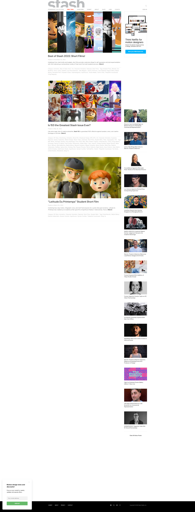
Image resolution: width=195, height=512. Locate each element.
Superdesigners (76, 72)
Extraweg (50, 143)
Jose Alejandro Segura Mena (106, 70)
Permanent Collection (56, 9)
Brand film (76, 138)
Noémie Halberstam (53, 216)
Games (56, 139)
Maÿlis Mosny (70, 145)
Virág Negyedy (52, 74)
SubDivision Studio (63, 149)
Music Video (77, 139)
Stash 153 (77, 131)
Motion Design (69, 139)
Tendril (96, 149)
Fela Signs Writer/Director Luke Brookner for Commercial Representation (133, 405)
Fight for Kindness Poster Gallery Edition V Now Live (133, 383)
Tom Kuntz (115, 149)
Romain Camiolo (64, 216)
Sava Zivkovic (108, 147)
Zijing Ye (66, 150)
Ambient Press (107, 69)
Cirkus (109, 141)
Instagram (111, 505)
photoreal (84, 139)
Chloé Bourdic (103, 141)
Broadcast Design (85, 138)
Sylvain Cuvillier (81, 149)
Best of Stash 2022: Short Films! (66, 56)
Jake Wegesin (83, 70)
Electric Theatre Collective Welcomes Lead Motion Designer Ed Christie (135, 254)
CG (73, 69)
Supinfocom (84, 72)
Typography (110, 139)
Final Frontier (68, 143)
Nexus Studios (100, 145)
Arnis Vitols (78, 141)
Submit (89, 9)
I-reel (89, 143)
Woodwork (60, 150)
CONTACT (70, 505)
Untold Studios (52, 150)
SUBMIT (50, 505)
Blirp (84, 141)
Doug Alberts (116, 141)
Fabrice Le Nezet (59, 143)
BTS (91, 138)
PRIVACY (63, 505)
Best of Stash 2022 (65, 69)
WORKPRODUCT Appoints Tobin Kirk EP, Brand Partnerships (134, 427)
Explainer (114, 138)
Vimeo (117, 505)
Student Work (98, 139)
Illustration (61, 139)
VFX (115, 139)
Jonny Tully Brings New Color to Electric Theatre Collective (133, 147)
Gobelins (64, 70)
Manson (54, 145)
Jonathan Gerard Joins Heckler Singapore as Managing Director (133, 211)
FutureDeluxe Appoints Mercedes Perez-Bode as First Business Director (135, 168)
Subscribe (80, 9)
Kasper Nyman (111, 143)
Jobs (110, 9)
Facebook (120, 505)
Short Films (95, 69)
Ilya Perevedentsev (72, 70)
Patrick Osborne (90, 147)
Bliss (87, 141)
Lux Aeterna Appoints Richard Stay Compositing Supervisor (134, 189)
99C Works (51, 141)
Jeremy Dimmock (92, 70)
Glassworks (76, 143)
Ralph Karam (99, 147)
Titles (104, 139)
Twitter (114, 505)
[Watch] (101, 64)
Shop (103, 9)
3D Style (56, 138)
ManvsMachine (61, 145)
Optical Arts (63, 147)
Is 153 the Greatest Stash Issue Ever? (69, 125)
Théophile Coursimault (111, 72)
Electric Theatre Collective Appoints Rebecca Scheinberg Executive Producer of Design (134, 361)
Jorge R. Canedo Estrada (98, 143)
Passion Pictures (81, 147)
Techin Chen (100, 72)
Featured (89, 69)
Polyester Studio (66, 72)
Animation (56, 69)
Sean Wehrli (116, 147)
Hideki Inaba (83, 143)
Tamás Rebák (92, 72)
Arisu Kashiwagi (70, 141)
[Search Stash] (146, 6)
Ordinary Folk (71, 147)
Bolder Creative (93, 141)
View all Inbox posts (136, 435)
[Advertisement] (84, 233)
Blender (114, 69)
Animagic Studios (60, 141)
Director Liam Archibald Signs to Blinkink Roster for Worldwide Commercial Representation (133, 125)
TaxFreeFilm (89, 149)
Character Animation (80, 69)
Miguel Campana (90, 145)
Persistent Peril (56, 72)
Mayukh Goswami (80, 145)
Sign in (145, 9)
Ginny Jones (57, 70)
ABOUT (56, 505)
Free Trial (70, 9)
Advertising (62, 138)
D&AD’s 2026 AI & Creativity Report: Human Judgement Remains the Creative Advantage (134, 233)
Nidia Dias (108, 145)
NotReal (57, 147)
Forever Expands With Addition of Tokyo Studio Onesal (134, 276)
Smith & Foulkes (52, 149)
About (97, 9)
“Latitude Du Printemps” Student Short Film (73, 201)
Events (117, 9)
